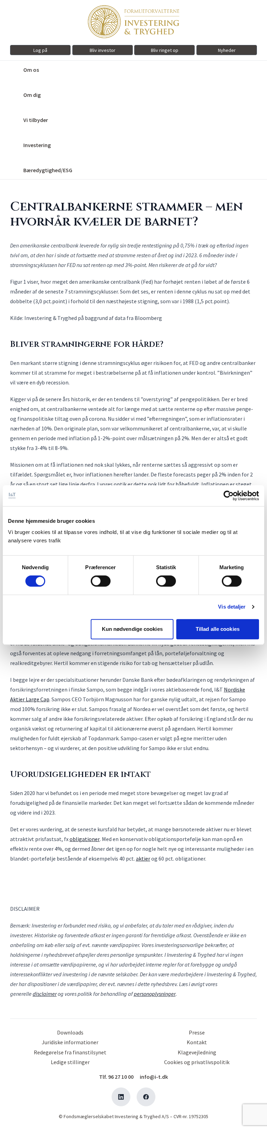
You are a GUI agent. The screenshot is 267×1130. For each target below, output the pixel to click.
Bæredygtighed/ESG (47, 170)
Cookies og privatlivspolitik (196, 1062)
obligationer (85, 838)
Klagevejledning (197, 1052)
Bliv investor (102, 50)
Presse (197, 1032)
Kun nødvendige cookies (132, 629)
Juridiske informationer (70, 1042)
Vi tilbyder (35, 119)
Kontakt (197, 1042)
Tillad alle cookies (218, 629)
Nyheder (227, 50)
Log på (40, 50)
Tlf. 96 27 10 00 (116, 1076)
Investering (37, 145)
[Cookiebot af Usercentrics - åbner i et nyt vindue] (228, 495)
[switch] (101, 581)
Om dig (32, 94)
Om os (31, 69)
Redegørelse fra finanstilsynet (70, 1052)
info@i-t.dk (154, 1076)
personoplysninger (155, 993)
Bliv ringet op (164, 50)
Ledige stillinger (70, 1062)
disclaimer (45, 993)
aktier (143, 858)
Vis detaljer (231, 607)
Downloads (70, 1032)
